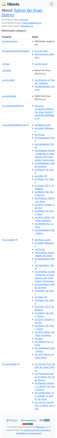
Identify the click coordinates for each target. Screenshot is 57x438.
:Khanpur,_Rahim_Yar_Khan (45, 200)
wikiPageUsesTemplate (15, 50)
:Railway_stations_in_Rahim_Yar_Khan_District (45, 386)
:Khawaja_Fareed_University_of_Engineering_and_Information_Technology (45, 155)
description (9, 41)
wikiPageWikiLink (15, 125)
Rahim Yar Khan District (22, 12)
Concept (23, 19)
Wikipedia (40, 427)
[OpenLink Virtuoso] (11, 420)
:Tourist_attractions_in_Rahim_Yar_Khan (45, 405)
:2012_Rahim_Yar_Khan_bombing (45, 219)
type (6, 63)
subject (9, 239)
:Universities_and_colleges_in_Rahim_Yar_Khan (44, 396)
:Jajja (38, 338)
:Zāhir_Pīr (41, 175)
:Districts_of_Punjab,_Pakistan (45, 82)
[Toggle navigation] (51, 4)
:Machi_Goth (43, 125)
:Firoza (40, 134)
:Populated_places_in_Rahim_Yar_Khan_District (45, 376)
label (6, 70)
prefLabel (9, 96)
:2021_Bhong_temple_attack (44, 356)
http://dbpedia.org (31, 22)
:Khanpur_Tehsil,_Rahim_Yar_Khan (44, 254)
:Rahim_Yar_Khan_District (44, 193)
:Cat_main (41, 50)
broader (8, 80)
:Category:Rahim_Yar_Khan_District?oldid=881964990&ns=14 (45, 112)
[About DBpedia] (10, 4)
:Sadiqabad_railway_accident (45, 165)
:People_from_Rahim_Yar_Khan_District (45, 367)
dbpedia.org (27, 26)
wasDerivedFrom (13, 105)
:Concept (41, 63)
